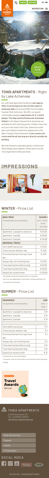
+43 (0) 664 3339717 (20, 417)
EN (46, 2)
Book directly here (12, 435)
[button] (6, 184)
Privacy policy (10, 450)
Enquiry (23, 2)
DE (43, 2)
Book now (32, 2)
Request (7, 440)
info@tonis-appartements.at (20, 419)
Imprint (7, 445)
